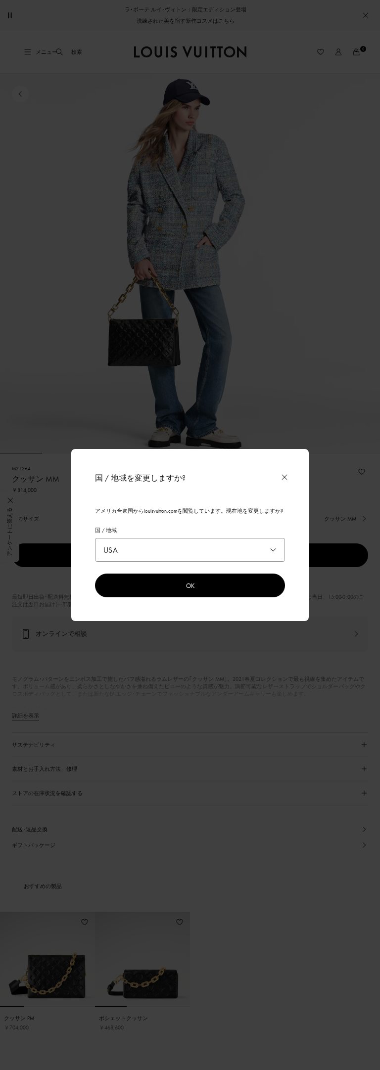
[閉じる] (284, 477)
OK (190, 585)
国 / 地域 (106, 530)
